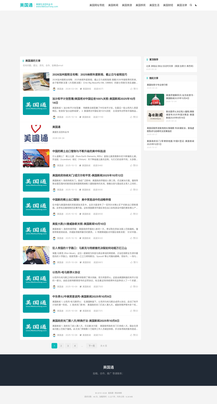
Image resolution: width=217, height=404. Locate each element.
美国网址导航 (97, 5)
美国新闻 (113, 5)
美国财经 (168, 5)
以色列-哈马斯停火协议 (66, 272)
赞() (134, 88)
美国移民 (141, 5)
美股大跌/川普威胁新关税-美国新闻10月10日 (79, 223)
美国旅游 (127, 5)
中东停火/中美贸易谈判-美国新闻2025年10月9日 (81, 296)
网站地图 (118, 393)
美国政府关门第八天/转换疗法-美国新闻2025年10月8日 (85, 320)
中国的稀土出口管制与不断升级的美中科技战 (79, 151)
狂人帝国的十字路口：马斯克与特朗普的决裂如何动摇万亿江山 (89, 248)
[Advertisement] (108, 34)
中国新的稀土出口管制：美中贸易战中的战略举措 (81, 199)
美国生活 (154, 5)
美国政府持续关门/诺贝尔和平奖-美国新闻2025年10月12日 (87, 175)
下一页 (92, 345)
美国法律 (182, 5)
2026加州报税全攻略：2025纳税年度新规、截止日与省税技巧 (89, 74)
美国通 (26, 5)
